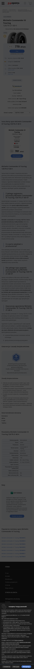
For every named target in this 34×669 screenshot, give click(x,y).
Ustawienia (6, 667)
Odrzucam (16, 667)
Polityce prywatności (19, 640)
